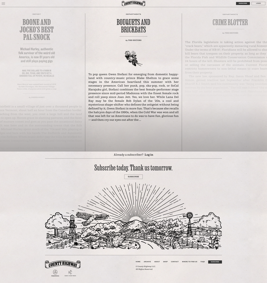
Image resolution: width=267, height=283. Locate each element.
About (157, 262)
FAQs (203, 262)
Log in (149, 155)
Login (258, 3)
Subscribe (243, 3)
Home (138, 262)
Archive (147, 262)
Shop (165, 262)
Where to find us (189, 262)
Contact (175, 262)
